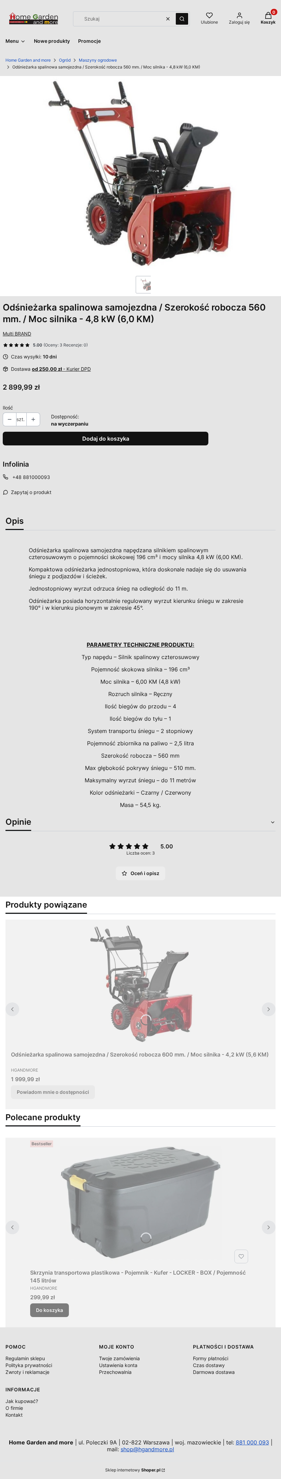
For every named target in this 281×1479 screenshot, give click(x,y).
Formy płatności (210, 1358)
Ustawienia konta (118, 1365)
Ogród (65, 60)
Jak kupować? (21, 1401)
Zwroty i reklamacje (27, 1372)
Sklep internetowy (132, 1469)
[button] (182, 19)
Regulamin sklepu (25, 1358)
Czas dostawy (209, 1365)
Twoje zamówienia (119, 1358)
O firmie (14, 1408)
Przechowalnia (115, 1372)
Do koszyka (49, 1310)
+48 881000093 (31, 477)
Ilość (8, 407)
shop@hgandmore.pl (147, 1449)
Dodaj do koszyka (105, 438)
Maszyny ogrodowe (98, 60)
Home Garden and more (28, 60)
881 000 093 (252, 1442)
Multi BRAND (17, 334)
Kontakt (14, 1415)
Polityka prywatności (28, 1365)
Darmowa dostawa (214, 1372)
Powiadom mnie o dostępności (53, 1092)
